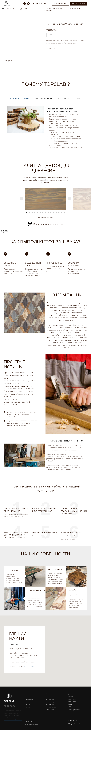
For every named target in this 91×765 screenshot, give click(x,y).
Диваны (70, 706)
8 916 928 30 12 (40, 3)
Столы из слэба (50, 704)
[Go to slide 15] (48, 212)
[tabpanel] (45, 128)
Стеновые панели (51, 699)
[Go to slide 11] (42, 212)
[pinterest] (14, 706)
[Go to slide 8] (37, 212)
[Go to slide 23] (61, 212)
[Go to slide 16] (50, 212)
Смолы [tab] (78, 99)
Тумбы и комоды (50, 709)
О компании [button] (74, 9)
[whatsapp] (28, 3)
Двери (69, 694)
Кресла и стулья (72, 701)
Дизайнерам (28, 702)
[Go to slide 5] (32, 212)
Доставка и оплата (29, 9)
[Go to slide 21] (58, 212)
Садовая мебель (72, 699)
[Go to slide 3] (29, 212)
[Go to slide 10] (40, 212)
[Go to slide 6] (34, 212)
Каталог (10, 9)
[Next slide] (69, 198)
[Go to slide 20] (56, 212)
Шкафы (48, 697)
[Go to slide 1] (26, 212)
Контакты (47, 11)
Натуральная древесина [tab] (19, 99)
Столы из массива (51, 707)
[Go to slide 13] (45, 212)
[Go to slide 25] (64, 212)
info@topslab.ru (30, 666)
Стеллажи (70, 696)
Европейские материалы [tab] (43, 99)
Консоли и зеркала (51, 702)
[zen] (11, 706)
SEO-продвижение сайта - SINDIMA (13, 720)
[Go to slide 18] (53, 212)
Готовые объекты (53, 9)
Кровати (70, 704)
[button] (78, 4)
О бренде (27, 704)
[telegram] (24, 3)
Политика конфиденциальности (54, 720)
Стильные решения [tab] (64, 99)
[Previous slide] (21, 198)
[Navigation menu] (3, 9)
